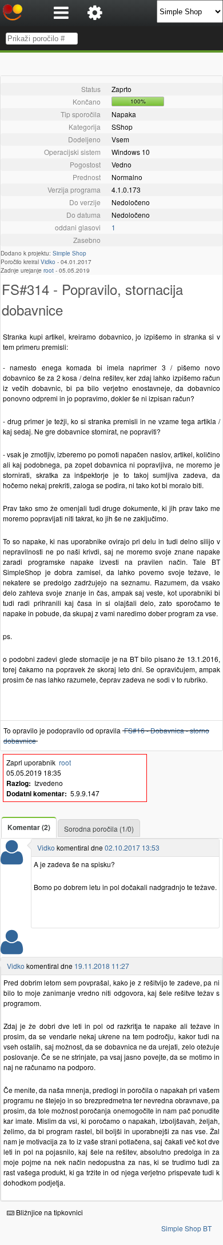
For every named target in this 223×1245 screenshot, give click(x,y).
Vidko (48, 262)
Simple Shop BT (186, 1228)
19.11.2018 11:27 (101, 966)
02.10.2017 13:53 (132, 847)
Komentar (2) (28, 827)
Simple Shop (69, 253)
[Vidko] (12, 859)
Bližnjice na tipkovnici (48, 1212)
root (48, 270)
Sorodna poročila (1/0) (99, 828)
